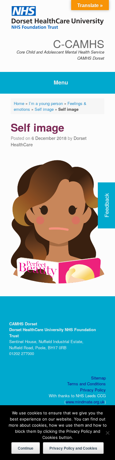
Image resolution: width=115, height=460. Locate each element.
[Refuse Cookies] (107, 433)
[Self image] (57, 281)
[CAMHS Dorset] (57, 17)
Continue (25, 448)
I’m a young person (46, 103)
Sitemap (98, 378)
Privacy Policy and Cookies (73, 448)
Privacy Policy (93, 390)
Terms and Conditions (86, 384)
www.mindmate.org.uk (85, 402)
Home (19, 103)
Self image (44, 109)
